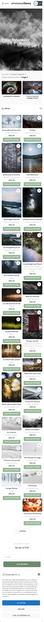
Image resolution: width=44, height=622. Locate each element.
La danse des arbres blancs (11, 360)
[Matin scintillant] (32, 421)
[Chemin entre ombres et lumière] (32, 202)
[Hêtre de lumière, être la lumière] (11, 387)
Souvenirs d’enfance (32, 514)
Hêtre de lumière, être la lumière (11, 405)
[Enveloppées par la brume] (11, 239)
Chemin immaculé (11, 460)
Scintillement (32, 175)
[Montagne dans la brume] (11, 202)
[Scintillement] (32, 158)
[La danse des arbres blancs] (11, 351)
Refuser (21, 609)
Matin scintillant (32, 429)
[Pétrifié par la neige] (32, 449)
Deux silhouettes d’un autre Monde (11, 131)
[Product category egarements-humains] (11, 90)
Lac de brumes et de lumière (11, 304)
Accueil (5, 74)
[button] (39, 574)
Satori (11, 278)
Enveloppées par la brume (11, 248)
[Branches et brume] (11, 158)
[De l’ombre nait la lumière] (11, 267)
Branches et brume (11, 175)
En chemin (11, 432)
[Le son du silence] (32, 393)
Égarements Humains (32, 267)
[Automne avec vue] (32, 365)
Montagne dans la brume (11, 220)
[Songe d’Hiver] (11, 479)
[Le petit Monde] (11, 323)
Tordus (32, 130)
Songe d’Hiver (11, 488)
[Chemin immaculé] (11, 451)
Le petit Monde (11, 331)
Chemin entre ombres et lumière (32, 220)
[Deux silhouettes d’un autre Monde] (11, 121)
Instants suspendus (32, 133)
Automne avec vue (32, 373)
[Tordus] (32, 121)
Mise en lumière (32, 296)
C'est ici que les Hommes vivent (32, 270)
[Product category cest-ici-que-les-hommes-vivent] (32, 90)
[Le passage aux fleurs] (32, 247)
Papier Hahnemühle (10, 77)
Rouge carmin (32, 341)
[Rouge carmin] (32, 324)
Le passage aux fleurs (32, 264)
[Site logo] (21, 3)
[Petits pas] (32, 477)
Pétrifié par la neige (32, 457)
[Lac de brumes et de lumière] (11, 295)
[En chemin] (11, 423)
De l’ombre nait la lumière (11, 276)
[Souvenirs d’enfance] (32, 505)
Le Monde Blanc (11, 133)
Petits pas (32, 486)
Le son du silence (32, 401)
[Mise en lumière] (32, 288)
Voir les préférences (21, 615)
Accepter (21, 603)
